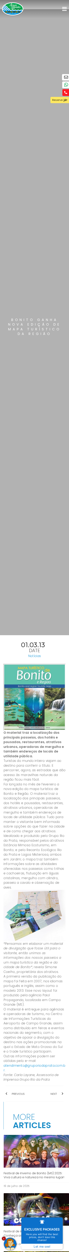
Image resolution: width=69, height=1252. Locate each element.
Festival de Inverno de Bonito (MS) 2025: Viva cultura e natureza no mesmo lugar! (34, 1175)
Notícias (34, 656)
